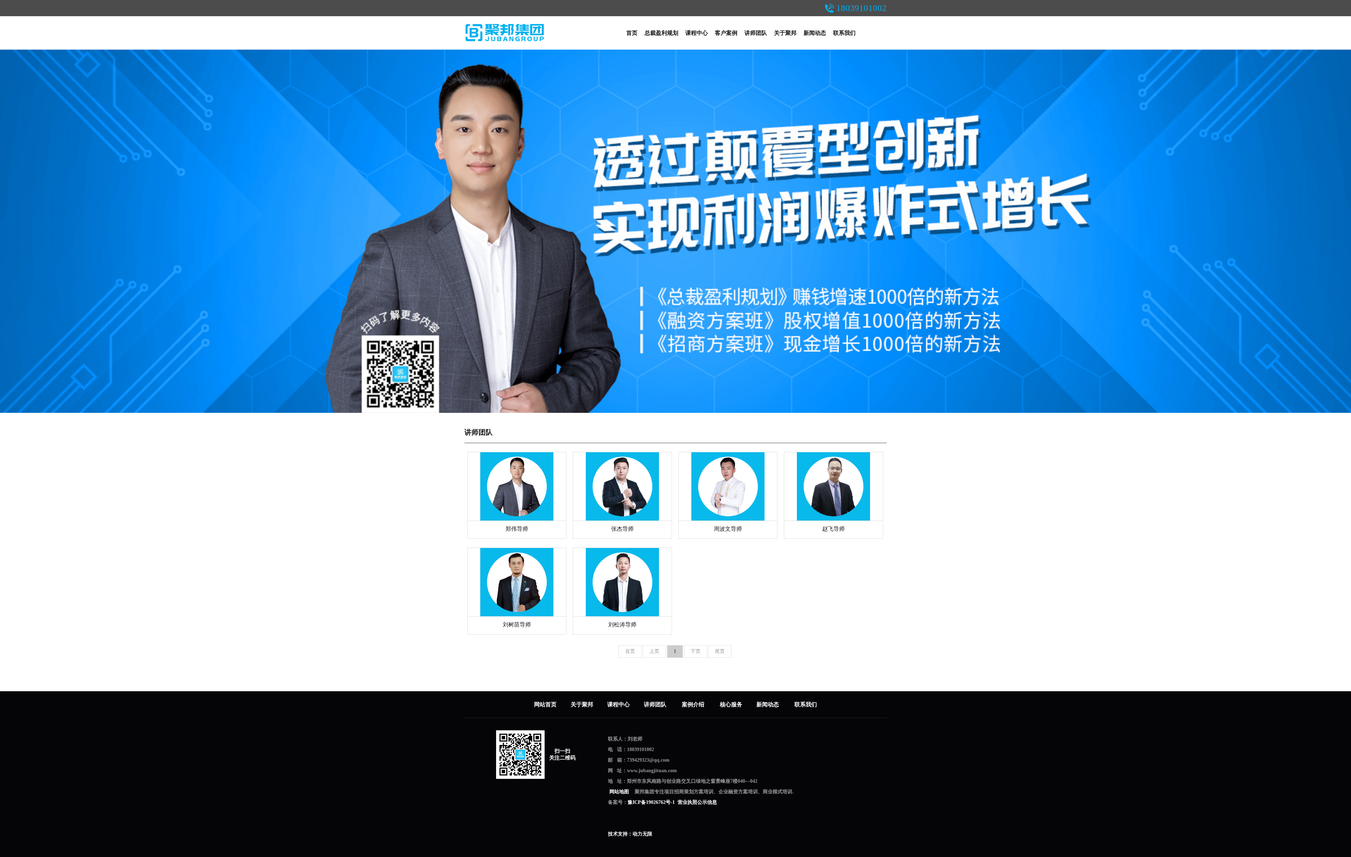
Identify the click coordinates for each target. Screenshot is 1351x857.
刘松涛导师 (622, 625)
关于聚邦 (785, 33)
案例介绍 (694, 704)
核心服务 (731, 704)
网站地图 (619, 791)
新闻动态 (815, 33)
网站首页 (545, 704)
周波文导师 (728, 529)
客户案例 (726, 33)
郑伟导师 (517, 529)
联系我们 (844, 33)
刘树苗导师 (517, 625)
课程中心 (696, 33)
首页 (632, 33)
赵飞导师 (833, 529)
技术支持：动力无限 (630, 834)
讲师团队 (755, 33)
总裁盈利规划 (661, 33)
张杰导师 (622, 529)
